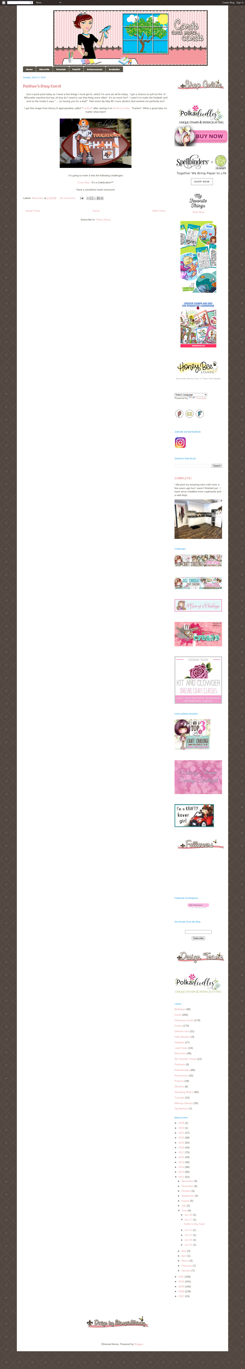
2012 (181, 1176)
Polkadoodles (182, 1070)
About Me (44, 69)
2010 (181, 1281)
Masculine (37, 198)
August (186, 1200)
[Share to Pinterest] (102, 198)
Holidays (179, 1042)
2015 (181, 1162)
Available (114, 69)
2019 (181, 1142)
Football (87, 108)
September (188, 1195)
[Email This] (88, 198)
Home (29, 69)
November (188, 1186)
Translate (201, 398)
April (184, 1255)
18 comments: (68, 198)
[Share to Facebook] (98, 198)
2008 (181, 1291)
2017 (181, 1152)
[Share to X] (95, 198)
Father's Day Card (42, 86)
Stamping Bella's (184, 1092)
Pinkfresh (180, 1064)
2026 (181, 1122)
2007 (181, 1296)
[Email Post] (81, 198)
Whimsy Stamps (184, 1103)
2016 (181, 1157)
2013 (181, 1171)
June (185, 1210)
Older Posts (159, 210)
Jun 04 (189, 1239)
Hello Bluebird (182, 1036)
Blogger (138, 1344)
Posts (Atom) (103, 219)
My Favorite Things (185, 1058)
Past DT (76, 69)
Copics (178, 1025)
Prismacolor (181, 1075)
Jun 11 (189, 1230)
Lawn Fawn (181, 1047)
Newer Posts (33, 210)
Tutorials (61, 69)
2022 (181, 1127)
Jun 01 (189, 1244)
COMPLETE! (183, 478)
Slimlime (179, 1086)
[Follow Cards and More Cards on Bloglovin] (198, 907)
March (185, 1260)
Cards (178, 1014)
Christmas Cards (184, 1020)
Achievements (94, 69)
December (188, 1181)
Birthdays (180, 1009)
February (187, 1265)
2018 (181, 1147)
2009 (181, 1286)
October (186, 1190)
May (184, 1251)
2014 (181, 1167)
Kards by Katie (121, 108)
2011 (181, 1276)
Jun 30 (189, 1214)
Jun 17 (189, 1219)
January (186, 1270)
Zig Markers (181, 1108)
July (184, 1205)
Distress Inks (182, 1031)
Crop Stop (83, 182)
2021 (181, 1132)
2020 (181, 1137)
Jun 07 (189, 1235)
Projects (179, 1080)
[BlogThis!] (91, 198)
